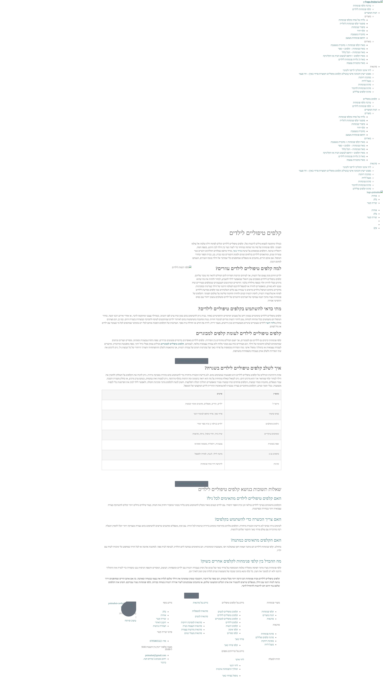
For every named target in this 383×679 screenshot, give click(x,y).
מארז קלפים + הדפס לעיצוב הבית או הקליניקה (344, 56)
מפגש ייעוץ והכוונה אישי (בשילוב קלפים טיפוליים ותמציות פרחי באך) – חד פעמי (335, 74)
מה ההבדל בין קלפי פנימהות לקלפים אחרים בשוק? (240, 561)
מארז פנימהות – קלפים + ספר (351, 48)
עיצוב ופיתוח (130, 620)
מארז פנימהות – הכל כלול (353, 52)
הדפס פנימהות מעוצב (355, 38)
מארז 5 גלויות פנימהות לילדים (351, 59)
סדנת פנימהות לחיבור (361, 88)
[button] (191, 95)
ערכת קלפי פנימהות (362, 5)
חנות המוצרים (370, 13)
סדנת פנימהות (364, 84)
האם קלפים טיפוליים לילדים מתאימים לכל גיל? (244, 498)
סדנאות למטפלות (200, 611)
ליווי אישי (239, 659)
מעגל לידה (366, 81)
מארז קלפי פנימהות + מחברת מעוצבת (348, 45)
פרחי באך (239, 639)
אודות (374, 196)
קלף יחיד (361, 30)
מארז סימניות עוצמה (356, 63)
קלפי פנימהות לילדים (361, 9)
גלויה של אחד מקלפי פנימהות (352, 20)
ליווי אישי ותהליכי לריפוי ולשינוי (357, 70)
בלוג (375, 199)
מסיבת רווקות (365, 77)
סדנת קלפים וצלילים (362, 91)
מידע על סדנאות (200, 602)
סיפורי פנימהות (358, 27)
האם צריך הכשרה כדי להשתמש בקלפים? (248, 519)
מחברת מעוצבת (358, 34)
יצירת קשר (372, 203)
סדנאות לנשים (201, 616)
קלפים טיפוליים (370, 99)
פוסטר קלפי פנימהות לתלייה (352, 23)
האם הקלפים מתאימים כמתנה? (256, 540)
